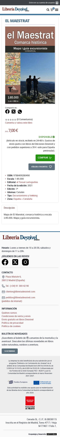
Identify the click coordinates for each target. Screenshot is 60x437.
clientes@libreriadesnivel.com (20, 291)
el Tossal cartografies (27, 182)
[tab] (9, 208)
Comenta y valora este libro (18, 122)
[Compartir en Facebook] (7, 111)
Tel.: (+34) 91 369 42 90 (17, 285)
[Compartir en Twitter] (13, 111)
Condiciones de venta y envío (16, 316)
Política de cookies (11, 326)
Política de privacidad (12, 322)
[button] (47, 9)
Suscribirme (9, 351)
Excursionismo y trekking (25, 195)
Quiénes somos (9, 312)
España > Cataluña (23, 198)
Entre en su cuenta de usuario (42, 2)
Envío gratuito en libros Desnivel (17, 319)
